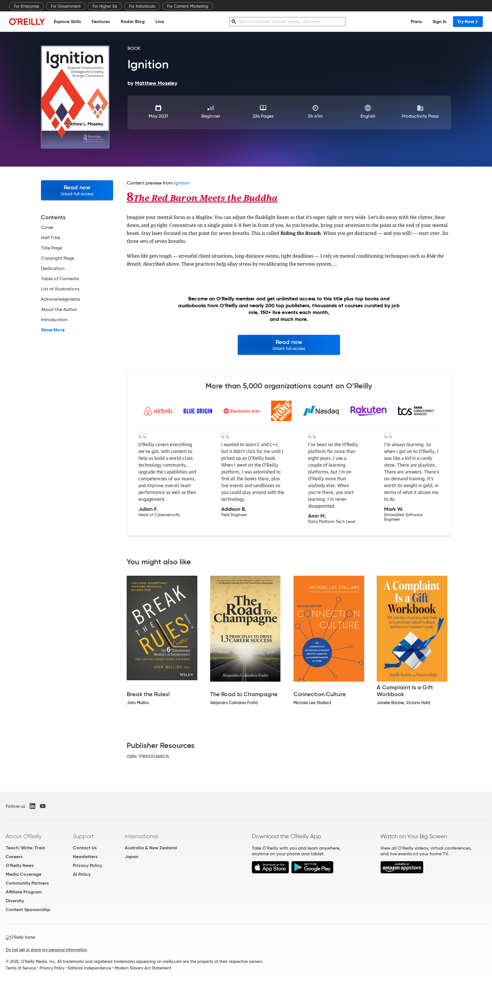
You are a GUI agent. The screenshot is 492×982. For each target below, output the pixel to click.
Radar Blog (133, 21)
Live (159, 21)
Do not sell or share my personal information (46, 949)
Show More (53, 330)
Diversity (15, 901)
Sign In (439, 21)
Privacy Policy (87, 865)
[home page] (27, 21)
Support (83, 836)
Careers (14, 857)
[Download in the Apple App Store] (270, 872)
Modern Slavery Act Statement (143, 968)
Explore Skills (67, 21)
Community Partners (27, 883)
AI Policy (82, 874)
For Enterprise (26, 6)
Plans (416, 21)
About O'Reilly (24, 836)
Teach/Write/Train (25, 848)
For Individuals (142, 6)
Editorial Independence (89, 968)
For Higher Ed (105, 6)
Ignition (182, 183)
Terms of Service (21, 968)
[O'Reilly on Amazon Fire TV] (401, 872)
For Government (66, 6)
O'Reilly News (20, 865)
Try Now (465, 21)
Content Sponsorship (28, 910)
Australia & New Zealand (151, 848)
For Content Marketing (187, 6)
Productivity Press (420, 116)
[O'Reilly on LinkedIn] (32, 806)
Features (101, 21)
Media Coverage (23, 874)
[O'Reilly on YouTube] (43, 806)
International (141, 836)
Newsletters (85, 857)
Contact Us (85, 848)
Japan (131, 857)
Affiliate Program (24, 892)
